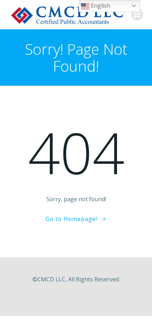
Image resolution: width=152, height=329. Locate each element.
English (99, 6)
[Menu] (137, 14)
